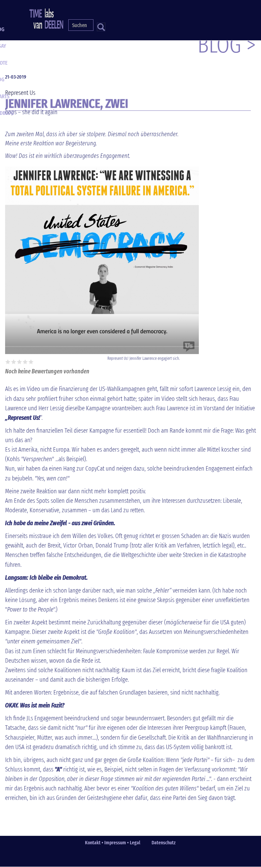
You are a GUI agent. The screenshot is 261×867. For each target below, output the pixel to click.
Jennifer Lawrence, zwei (66, 103)
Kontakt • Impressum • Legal (112, 843)
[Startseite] (49, 17)
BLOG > (226, 45)
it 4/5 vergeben (25, 361)
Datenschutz (164, 843)
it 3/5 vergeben (19, 361)
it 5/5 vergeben (31, 361)
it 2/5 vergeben (14, 361)
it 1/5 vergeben (8, 361)
